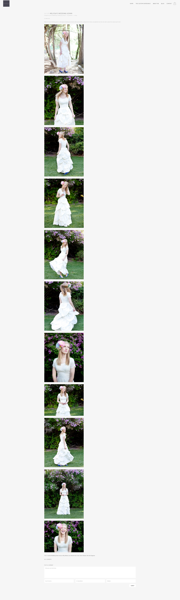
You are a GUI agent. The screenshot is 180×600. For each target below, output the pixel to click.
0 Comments (69, 15)
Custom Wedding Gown (53, 555)
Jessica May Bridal (63, 555)
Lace (69, 555)
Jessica (64, 15)
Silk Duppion (92, 555)
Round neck (74, 555)
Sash (78, 555)
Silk (87, 555)
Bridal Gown (55, 15)
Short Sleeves (83, 555)
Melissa (59, 15)
